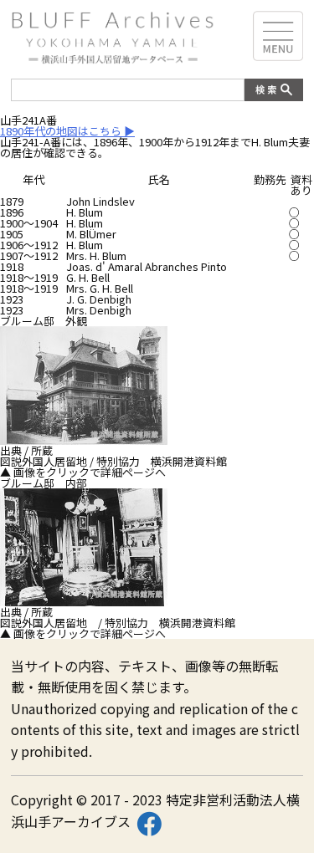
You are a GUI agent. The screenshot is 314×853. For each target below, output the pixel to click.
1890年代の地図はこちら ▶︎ (67, 131)
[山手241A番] (83, 439)
